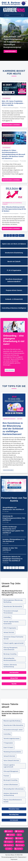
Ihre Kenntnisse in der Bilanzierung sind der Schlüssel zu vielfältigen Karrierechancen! (13, 428)
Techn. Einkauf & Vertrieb (11, 760)
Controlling (7, 617)
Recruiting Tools (14, 814)
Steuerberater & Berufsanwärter (13, 725)
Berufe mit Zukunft (9, 418)
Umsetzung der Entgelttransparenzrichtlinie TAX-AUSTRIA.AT (14, 518)
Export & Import (8, 747)
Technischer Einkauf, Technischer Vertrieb (13, 638)
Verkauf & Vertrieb (9, 756)
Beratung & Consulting (10, 780)
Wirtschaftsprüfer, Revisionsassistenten (10, 659)
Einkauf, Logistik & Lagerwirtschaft (9, 766)
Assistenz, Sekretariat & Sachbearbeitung (11, 794)
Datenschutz (22, 857)
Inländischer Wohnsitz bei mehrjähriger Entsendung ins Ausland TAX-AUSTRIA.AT (12, 558)
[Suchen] (21, 15)
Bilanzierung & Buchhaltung (12, 721)
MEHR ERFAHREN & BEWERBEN (11, 124)
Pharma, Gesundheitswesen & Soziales (13, 800)
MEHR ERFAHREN (10, 51)
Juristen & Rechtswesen (11, 784)
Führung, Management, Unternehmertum (11, 648)
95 (16, 235)
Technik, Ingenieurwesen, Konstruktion (11, 622)
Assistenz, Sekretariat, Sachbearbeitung (10, 665)
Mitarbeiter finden (14, 809)
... (13, 235)
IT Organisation (8, 743)
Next (21, 235)
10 (16, 567)
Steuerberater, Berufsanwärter (13, 606)
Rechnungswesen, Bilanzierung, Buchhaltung (13, 601)
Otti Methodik (14, 820)
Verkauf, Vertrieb (9, 632)
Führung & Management (11, 771)
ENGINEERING (6, 98)
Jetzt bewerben (14, 672)
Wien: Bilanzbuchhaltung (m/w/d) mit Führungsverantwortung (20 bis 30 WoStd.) (14, 209)
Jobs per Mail (14, 678)
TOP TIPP (19, 418)
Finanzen (6, 775)
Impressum (14, 859)
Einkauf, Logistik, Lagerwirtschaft (14, 643)
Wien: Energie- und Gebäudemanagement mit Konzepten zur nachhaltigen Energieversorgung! (13, 41)
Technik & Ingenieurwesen (11, 738)
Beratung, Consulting (10, 654)
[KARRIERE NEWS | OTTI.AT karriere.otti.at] (14, 10)
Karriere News (9, 855)
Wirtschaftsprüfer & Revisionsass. (14, 789)
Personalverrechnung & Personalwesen (11, 612)
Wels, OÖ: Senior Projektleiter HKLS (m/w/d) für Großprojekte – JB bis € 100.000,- (13, 103)
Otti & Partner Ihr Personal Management (10, 107)
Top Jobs (14, 684)
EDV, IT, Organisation (10, 628)
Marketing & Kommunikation (12, 752)
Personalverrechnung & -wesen (13, 729)
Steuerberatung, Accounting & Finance (12, 203)
